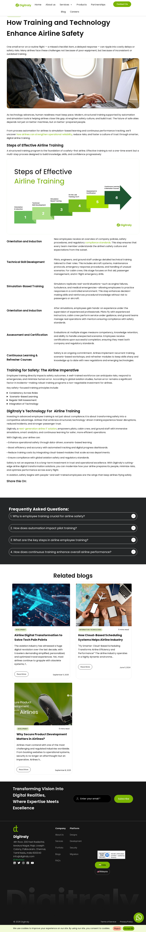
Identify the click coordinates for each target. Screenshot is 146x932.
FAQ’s (57, 860)
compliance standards (98, 242)
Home (38, 4)
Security (73, 848)
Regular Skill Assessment (23, 400)
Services (64, 4)
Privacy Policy (126, 921)
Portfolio (59, 848)
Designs (73, 835)
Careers (74, 11)
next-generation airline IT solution (38, 428)
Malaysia (103, 871)
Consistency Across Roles (23, 393)
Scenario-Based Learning (23, 396)
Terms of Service (108, 921)
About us (50, 4)
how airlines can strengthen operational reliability (44, 134)
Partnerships (98, 4)
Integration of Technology (23, 403)
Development (76, 841)
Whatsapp (20, 859)
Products (82, 4)
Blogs (58, 854)
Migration (74, 854)
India (103, 865)
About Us (59, 835)
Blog (63, 11)
